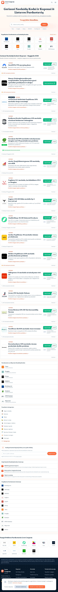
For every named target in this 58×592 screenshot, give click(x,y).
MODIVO (30, 28)
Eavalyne (45, 28)
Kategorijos (18, 574)
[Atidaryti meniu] (55, 2)
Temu (13, 28)
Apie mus (32, 572)
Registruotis (51, 453)
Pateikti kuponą (34, 574)
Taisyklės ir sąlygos (49, 572)
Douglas (18, 28)
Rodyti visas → (53, 34)
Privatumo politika (49, 574)
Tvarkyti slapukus (8, 586)
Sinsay (24, 28)
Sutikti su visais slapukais (37, 586)
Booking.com (37, 28)
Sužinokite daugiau (17, 583)
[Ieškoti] (51, 2)
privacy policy (19, 456)
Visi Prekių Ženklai (20, 572)
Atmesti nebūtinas (21, 586)
